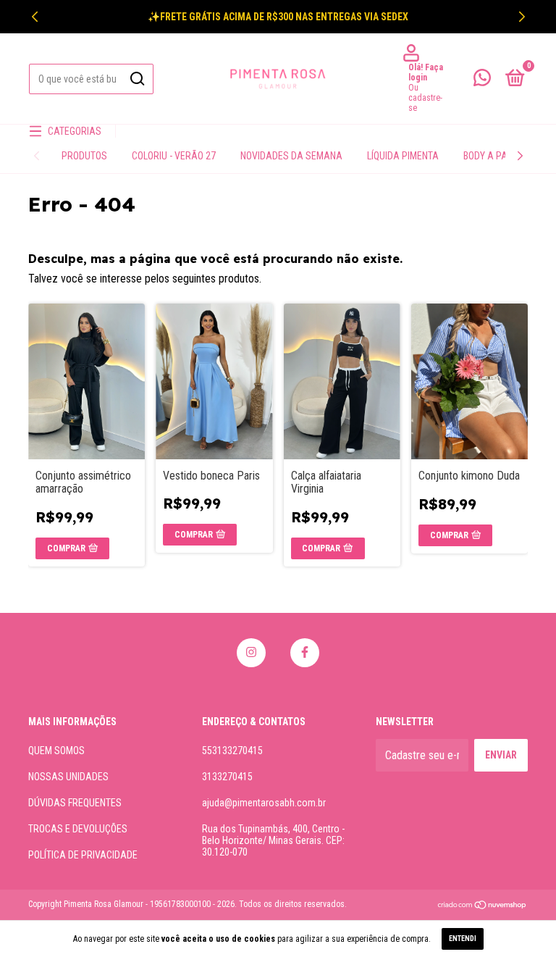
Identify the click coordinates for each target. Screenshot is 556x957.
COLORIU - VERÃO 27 (174, 156)
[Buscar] (136, 79)
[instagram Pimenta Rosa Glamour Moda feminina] (251, 652)
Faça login (425, 72)
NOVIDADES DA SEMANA (291, 156)
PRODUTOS (84, 156)
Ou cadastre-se (425, 98)
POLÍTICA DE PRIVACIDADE (83, 855)
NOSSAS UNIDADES (68, 776)
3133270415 (227, 776)
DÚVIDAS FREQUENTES (75, 802)
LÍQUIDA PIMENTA (403, 156)
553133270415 (232, 750)
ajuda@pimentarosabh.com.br (264, 802)
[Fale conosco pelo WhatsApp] (482, 80)
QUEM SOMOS (56, 750)
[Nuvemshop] (482, 906)
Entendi (462, 939)
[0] (512, 80)
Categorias (74, 131)
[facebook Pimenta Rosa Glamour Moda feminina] (304, 652)
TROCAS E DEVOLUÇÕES (77, 829)
